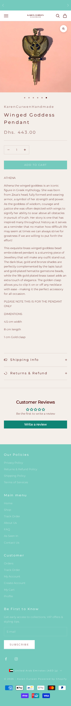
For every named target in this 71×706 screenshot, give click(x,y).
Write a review (35, 424)
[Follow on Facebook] (6, 659)
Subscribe (19, 644)
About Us (10, 523)
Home (8, 503)
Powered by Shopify (52, 679)
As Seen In (11, 536)
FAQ (7, 529)
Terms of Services (16, 482)
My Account (12, 576)
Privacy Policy (13, 462)
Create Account (14, 583)
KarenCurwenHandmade (29, 107)
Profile (8, 596)
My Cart (9, 589)
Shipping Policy (14, 476)
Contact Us (11, 542)
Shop (7, 510)
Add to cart (35, 164)
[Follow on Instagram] (16, 659)
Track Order (12, 516)
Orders (8, 563)
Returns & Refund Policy (20, 469)
